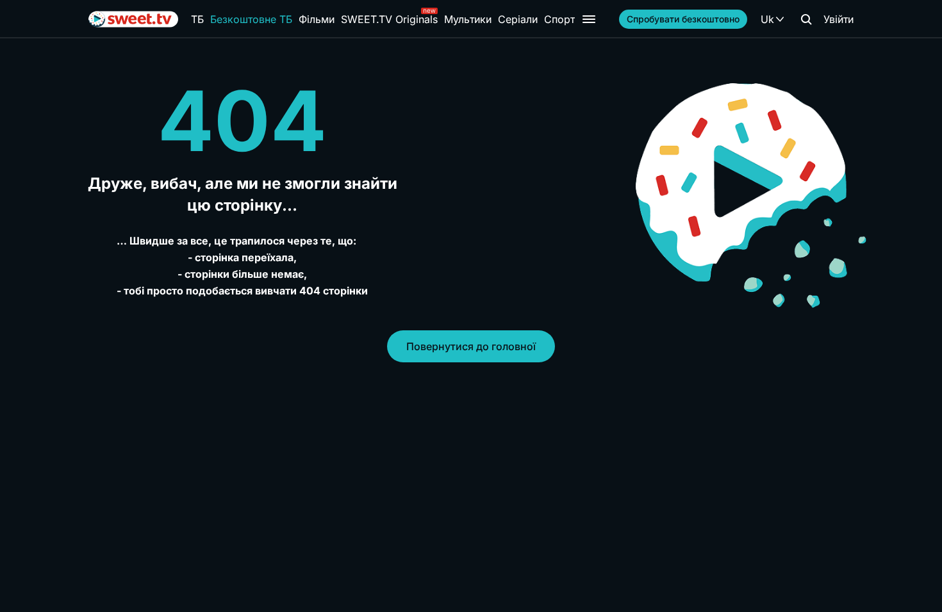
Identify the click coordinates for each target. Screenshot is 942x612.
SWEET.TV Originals (389, 19)
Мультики (468, 19)
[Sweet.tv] (133, 19)
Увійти (838, 19)
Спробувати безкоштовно (683, 18)
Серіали (518, 19)
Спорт (559, 19)
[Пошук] (806, 19)
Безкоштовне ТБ (251, 19)
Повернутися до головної (471, 346)
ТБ (197, 19)
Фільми (317, 19)
